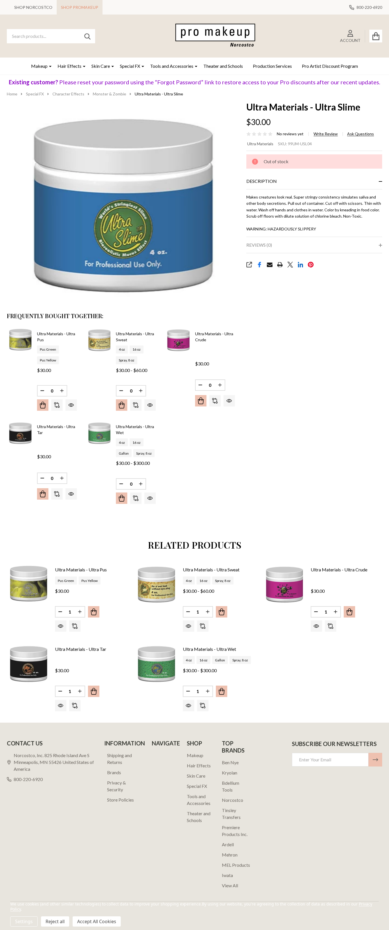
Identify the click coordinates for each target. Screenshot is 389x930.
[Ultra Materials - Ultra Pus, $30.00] (28, 583)
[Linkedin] (300, 264)
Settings (24, 921)
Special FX (130, 66)
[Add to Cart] (200, 400)
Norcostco (232, 800)
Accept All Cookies (96, 921)
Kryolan (229, 772)
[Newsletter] (375, 760)
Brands (114, 772)
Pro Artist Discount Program (330, 66)
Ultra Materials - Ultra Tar (80, 649)
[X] (290, 264)
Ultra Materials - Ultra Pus (81, 569)
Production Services (272, 66)
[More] (48, 66)
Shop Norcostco (33, 7)
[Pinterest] (311, 264)
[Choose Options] (42, 405)
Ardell (228, 844)
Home (12, 93)
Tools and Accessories (171, 66)
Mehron (230, 854)
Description (261, 181)
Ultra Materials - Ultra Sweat (211, 569)
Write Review (326, 134)
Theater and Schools (223, 66)
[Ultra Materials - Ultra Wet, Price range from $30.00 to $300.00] (156, 663)
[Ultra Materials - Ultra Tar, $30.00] (28, 663)
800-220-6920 (28, 779)
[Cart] (375, 36)
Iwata (227, 875)
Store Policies (120, 799)
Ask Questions (360, 134)
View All (230, 885)
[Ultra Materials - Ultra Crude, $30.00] (284, 583)
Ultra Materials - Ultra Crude (339, 569)
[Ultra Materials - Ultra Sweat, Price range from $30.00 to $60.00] (156, 583)
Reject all (55, 921)
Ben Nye (230, 762)
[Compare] (57, 405)
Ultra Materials (260, 143)
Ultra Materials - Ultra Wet (209, 649)
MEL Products (236, 865)
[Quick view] (71, 405)
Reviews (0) (259, 245)
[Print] (280, 264)
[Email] (270, 264)
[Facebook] (259, 264)
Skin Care (100, 66)
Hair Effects (69, 66)
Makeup (39, 66)
